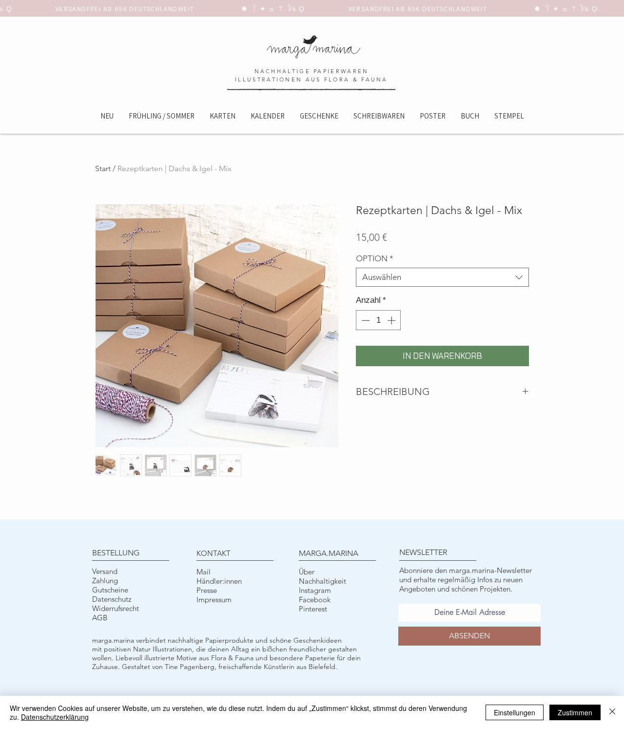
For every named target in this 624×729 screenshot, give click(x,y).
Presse (206, 590)
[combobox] (442, 277)
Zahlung (105, 580)
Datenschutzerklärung (55, 717)
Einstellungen (514, 712)
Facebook (315, 599)
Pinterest (313, 608)
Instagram (315, 590)
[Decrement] (364, 320)
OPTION (374, 258)
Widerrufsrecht (115, 608)
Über (306, 571)
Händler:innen (219, 581)
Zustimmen (575, 712)
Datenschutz (111, 599)
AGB (99, 617)
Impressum (214, 599)
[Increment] (392, 320)
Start (103, 168)
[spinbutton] (378, 320)
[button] (222, 116)
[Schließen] (612, 712)
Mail (203, 571)
